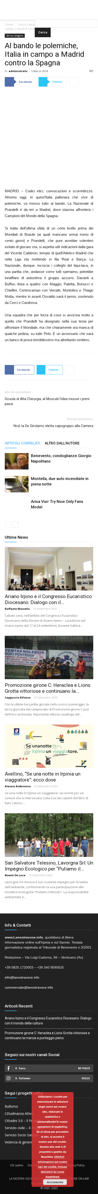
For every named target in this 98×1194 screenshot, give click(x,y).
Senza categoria (29, 24)
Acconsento (55, 1182)
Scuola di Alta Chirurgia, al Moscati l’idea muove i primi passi (47, 401)
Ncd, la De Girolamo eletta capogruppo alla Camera (53, 426)
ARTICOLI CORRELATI (22, 443)
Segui (86, 1078)
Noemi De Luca (15, 875)
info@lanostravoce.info (22, 977)
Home (9, 24)
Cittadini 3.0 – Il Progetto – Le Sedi (31, 1120)
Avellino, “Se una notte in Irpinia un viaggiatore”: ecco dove (42, 777)
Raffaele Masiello (17, 608)
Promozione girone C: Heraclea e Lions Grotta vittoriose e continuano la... (47, 688)
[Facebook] (39, 3)
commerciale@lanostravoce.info (29, 987)
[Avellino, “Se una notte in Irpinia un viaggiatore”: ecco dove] (49, 746)
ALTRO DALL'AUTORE (62, 443)
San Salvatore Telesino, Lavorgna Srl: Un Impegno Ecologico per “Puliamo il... (49, 866)
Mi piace (84, 1068)
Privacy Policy (75, 1165)
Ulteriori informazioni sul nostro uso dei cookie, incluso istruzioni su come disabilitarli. (52, 1166)
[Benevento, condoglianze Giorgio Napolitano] (17, 461)
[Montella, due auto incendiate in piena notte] (17, 484)
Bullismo (11, 1106)
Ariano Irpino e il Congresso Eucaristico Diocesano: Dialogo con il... (48, 599)
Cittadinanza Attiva (19, 1113)
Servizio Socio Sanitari (22, 1135)
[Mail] (49, 3)
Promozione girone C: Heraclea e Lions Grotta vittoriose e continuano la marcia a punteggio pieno (47, 1035)
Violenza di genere (19, 1142)
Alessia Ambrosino (18, 786)
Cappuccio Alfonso (17, 697)
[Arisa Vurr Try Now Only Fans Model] (17, 511)
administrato (18, 71)
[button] (66, 13)
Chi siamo (16, 1165)
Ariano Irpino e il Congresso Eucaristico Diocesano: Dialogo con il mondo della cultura (48, 1020)
